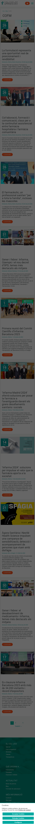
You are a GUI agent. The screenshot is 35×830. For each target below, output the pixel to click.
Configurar (18, 822)
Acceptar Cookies (18, 814)
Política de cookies (24, 810)
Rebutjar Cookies (18, 818)
